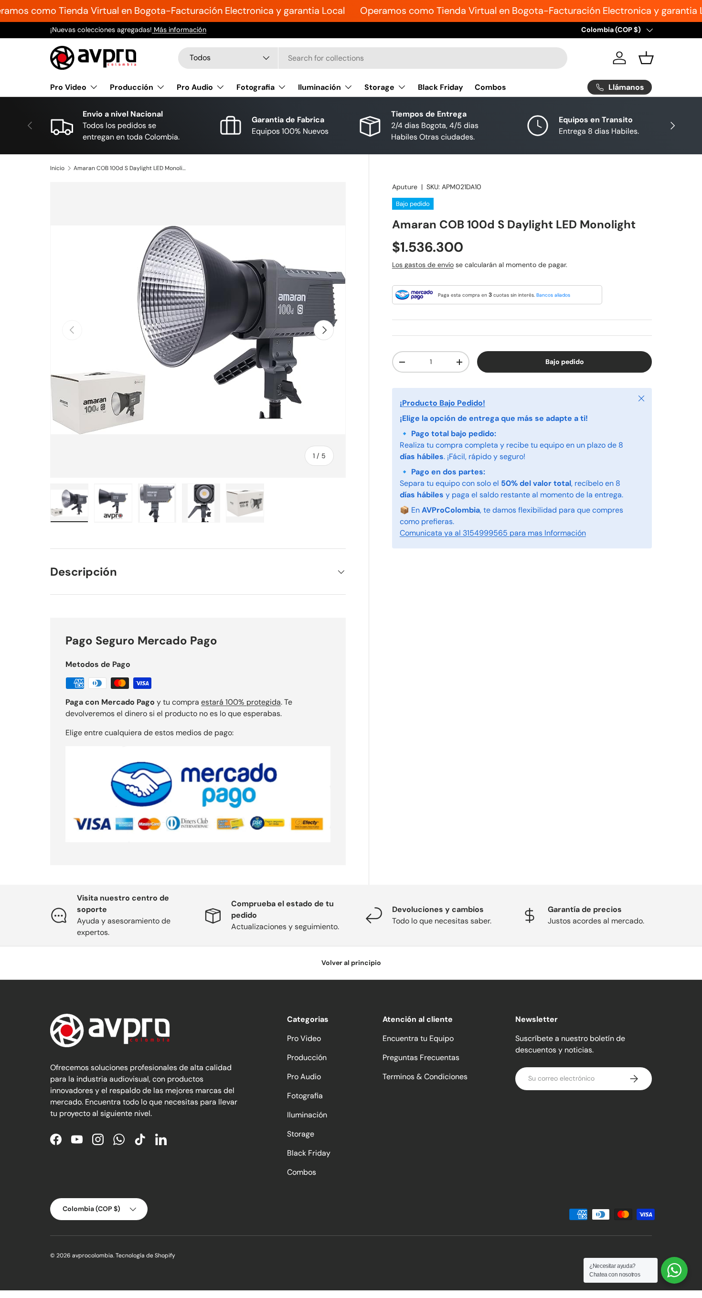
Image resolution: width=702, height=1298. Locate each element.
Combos (490, 87)
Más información (179, 29)
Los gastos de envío (423, 264)
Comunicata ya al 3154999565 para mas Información (493, 533)
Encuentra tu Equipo (418, 1038)
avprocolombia (92, 1255)
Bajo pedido (564, 361)
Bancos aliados (553, 295)
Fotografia (255, 87)
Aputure (404, 186)
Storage (379, 87)
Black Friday (440, 87)
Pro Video (68, 87)
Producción (131, 87)
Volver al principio (351, 962)
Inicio (57, 168)
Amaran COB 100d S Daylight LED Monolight (131, 168)
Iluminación (319, 87)
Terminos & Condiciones (425, 1077)
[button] (646, 57)
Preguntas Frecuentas (421, 1057)
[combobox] (372, 58)
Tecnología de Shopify (145, 1255)
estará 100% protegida (241, 702)
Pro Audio (195, 87)
